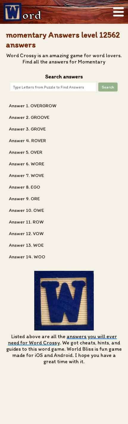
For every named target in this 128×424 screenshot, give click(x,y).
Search (108, 87)
